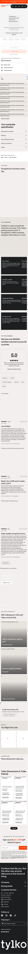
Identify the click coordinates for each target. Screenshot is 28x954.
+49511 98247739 (19, 818)
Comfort (12, 378)
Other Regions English (9, 923)
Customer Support (6, 382)
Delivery (16, 382)
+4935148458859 (19, 793)
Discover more (6, 582)
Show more (6, 563)
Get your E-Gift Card (9, 715)
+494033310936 (5, 818)
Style (23, 382)
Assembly (4, 378)
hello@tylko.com (19, 795)
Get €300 (23, 847)
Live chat (5, 157)
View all (14, 828)
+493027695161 (5, 793)
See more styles (5, 118)
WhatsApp (14, 157)
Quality (4, 386)
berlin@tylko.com (6, 794)
